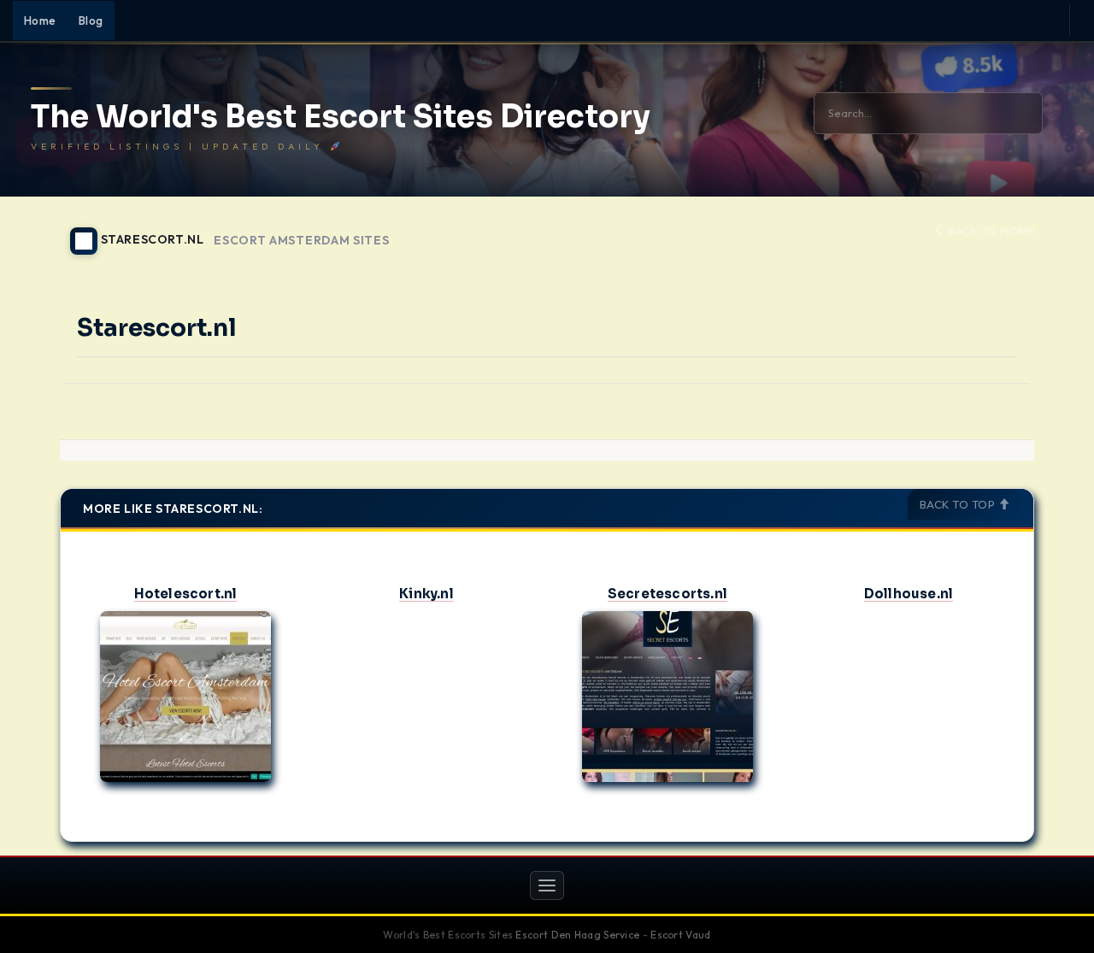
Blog (91, 20)
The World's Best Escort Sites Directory (340, 117)
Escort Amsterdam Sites (301, 240)
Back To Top (959, 504)
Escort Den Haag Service (577, 934)
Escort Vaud (680, 934)
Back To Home (989, 231)
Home (40, 20)
